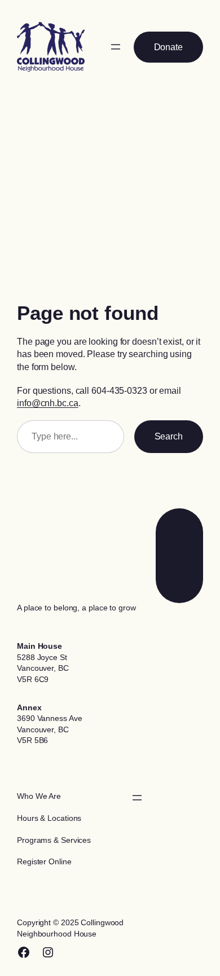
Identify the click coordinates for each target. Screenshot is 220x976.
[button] (168, 47)
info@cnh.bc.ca (47, 403)
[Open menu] (115, 47)
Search (169, 436)
